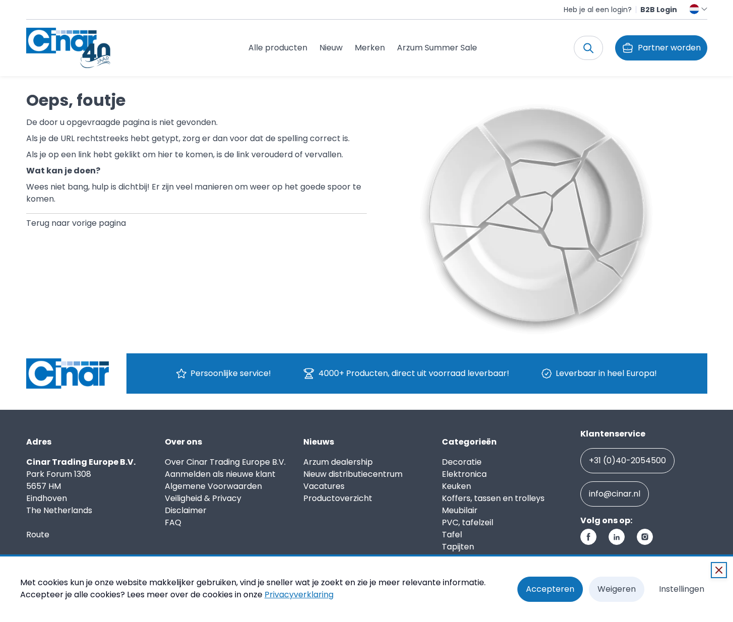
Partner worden (669, 47)
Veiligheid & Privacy (203, 498)
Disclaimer (186, 510)
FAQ (173, 522)
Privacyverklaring (299, 594)
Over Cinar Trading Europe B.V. (225, 462)
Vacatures (324, 486)
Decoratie (462, 462)
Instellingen (681, 589)
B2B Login (658, 9)
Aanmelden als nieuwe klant (220, 474)
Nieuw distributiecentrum (353, 474)
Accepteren (550, 589)
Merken (370, 47)
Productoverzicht (337, 498)
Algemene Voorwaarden (213, 486)
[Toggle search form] (588, 48)
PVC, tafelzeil (467, 522)
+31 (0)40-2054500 (627, 460)
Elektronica (464, 474)
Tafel (452, 534)
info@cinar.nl (614, 494)
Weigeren (616, 589)
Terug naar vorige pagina (76, 223)
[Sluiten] (719, 570)
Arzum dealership (338, 462)
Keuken (456, 486)
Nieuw (331, 47)
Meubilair (460, 510)
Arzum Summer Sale (437, 47)
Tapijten (458, 546)
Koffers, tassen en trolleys (493, 498)
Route (37, 534)
